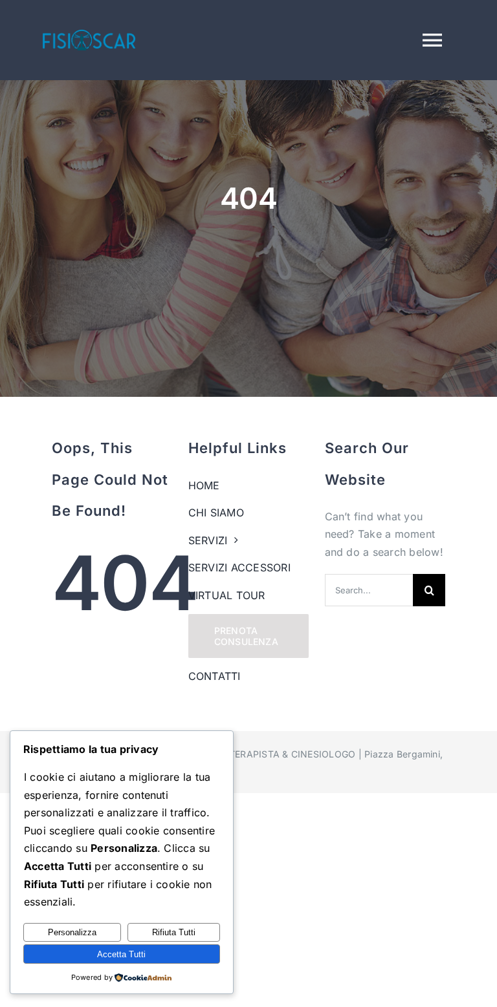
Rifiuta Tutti (173, 932)
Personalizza (72, 932)
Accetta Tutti (121, 954)
